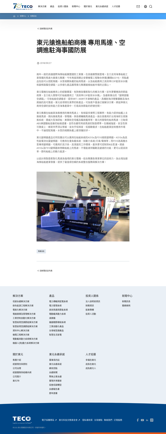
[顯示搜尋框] (150, 6)
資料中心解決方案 (21, 330)
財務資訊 (90, 305)
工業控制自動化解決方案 (24, 318)
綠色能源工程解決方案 (23, 305)
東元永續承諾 (55, 364)
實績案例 (126, 305)
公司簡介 (17, 376)
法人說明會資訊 (93, 301)
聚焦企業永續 (55, 376)
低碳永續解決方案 (21, 301)
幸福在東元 (91, 360)
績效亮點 (53, 368)
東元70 (16, 381)
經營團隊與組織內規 (22, 372)
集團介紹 (17, 360)
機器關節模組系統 (57, 322)
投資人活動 (91, 314)
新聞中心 (23, 16)
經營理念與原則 (20, 364)
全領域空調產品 (56, 330)
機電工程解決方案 (21, 334)
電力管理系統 (55, 305)
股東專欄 (90, 310)
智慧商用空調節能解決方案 (25, 322)
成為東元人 (91, 368)
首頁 (15, 4)
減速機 (52, 318)
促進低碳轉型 (55, 385)
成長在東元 (91, 364)
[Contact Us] (138, 6)
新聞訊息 (33, 16)
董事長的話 (54, 360)
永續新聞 (53, 372)
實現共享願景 (55, 381)
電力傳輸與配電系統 (58, 301)
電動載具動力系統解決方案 (25, 339)
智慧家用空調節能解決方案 (25, 326)
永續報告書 (54, 389)
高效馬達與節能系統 (58, 310)
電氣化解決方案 (20, 310)
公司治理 (17, 368)
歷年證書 (53, 393)
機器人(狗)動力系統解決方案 (26, 343)
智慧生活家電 (55, 334)
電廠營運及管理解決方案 (24, 314)
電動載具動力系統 (57, 314)
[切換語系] (145, 6)
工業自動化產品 (56, 326)
